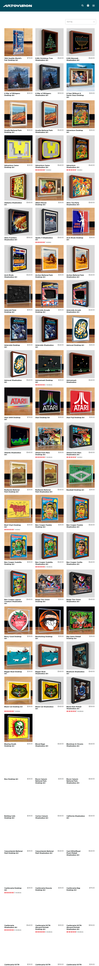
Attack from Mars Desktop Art (42, 454)
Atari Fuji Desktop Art (75, 417)
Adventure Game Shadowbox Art (42, 166)
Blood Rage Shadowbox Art (41, 745)
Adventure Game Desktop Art (11, 166)
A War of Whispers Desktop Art (12, 94)
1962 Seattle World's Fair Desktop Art (12, 59)
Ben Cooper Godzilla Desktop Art (13, 563)
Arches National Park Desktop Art (44, 276)
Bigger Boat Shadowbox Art (41, 673)
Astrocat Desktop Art (75, 345)
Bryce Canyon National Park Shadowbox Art (73, 781)
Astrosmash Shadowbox (71, 381)
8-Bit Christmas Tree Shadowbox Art (44, 59)
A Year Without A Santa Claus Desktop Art (75, 95)
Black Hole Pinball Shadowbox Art (74, 708)
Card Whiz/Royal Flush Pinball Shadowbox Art (73, 853)
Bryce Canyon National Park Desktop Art (41, 781)
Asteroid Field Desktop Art (10, 311)
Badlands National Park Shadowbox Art (43, 491)
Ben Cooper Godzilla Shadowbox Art (44, 563)
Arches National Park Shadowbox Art (75, 276)
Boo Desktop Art (11, 779)
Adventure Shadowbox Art (73, 166)
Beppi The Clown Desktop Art (42, 600)
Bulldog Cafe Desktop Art (9, 817)
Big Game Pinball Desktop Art (74, 637)
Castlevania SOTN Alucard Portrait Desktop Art (42, 927)
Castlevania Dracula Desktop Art (43, 889)
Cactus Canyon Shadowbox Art (41, 817)
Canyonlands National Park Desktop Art (13, 852)
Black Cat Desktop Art (13, 707)
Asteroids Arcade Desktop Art (42, 311)
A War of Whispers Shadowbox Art (43, 94)
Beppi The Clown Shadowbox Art (74, 600)
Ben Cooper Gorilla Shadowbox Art (74, 563)
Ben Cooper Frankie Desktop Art (43, 526)
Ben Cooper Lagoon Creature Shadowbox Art (13, 601)
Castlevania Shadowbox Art (10, 926)
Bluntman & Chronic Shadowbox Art (75, 745)
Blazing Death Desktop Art (10, 745)
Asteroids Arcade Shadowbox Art (74, 311)
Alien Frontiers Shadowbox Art (10, 239)
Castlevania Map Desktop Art (73, 889)
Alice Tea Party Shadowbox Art (73, 204)
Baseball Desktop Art (75, 490)
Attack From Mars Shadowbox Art (74, 454)
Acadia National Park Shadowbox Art (44, 131)
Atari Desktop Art (42, 417)
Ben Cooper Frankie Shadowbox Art (75, 526)
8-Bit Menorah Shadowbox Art (73, 59)
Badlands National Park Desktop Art (12, 491)
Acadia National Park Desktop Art (13, 131)
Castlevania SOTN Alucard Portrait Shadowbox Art (74, 927)
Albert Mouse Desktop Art (41, 204)
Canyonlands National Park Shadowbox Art (44, 852)
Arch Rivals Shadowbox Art (10, 276)
